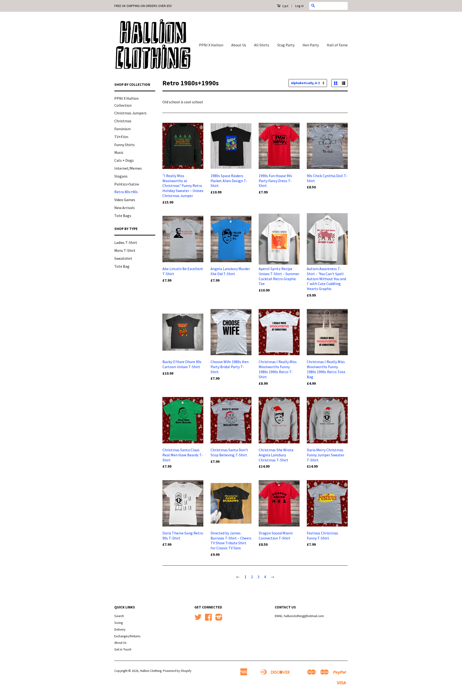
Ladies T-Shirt (125, 242)
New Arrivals (124, 207)
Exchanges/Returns (127, 636)
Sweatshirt (123, 258)
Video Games (124, 199)
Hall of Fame (337, 45)
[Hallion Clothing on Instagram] (219, 619)
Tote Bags (122, 215)
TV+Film (121, 136)
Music (118, 152)
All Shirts (261, 45)
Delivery (119, 629)
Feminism (122, 128)
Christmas (122, 120)
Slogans (121, 176)
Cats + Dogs (124, 160)
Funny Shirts (124, 144)
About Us (238, 45)
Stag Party (286, 45)
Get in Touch (122, 649)
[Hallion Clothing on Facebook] (208, 619)
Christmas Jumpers (130, 113)
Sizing (118, 623)
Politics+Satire (126, 184)
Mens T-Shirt (124, 250)
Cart (285, 6)
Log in (299, 6)
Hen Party (310, 45)
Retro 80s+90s (126, 191)
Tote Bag (121, 266)
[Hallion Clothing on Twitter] (198, 619)
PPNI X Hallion (211, 45)
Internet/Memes (128, 168)
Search (119, 616)
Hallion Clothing (150, 671)
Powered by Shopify (177, 671)
